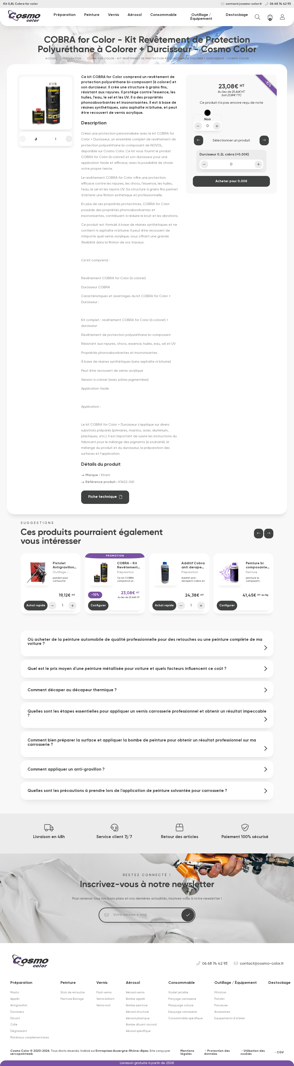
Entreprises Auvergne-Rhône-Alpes (122, 1050)
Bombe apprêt (135, 999)
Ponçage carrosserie (182, 999)
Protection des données (217, 1052)
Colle (13, 1024)
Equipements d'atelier (229, 1018)
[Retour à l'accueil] (24, 17)
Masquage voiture (180, 1005)
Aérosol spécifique (138, 1031)
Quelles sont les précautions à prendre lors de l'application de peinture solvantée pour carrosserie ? (127, 791)
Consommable (163, 15)
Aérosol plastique (138, 1018)
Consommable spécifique (185, 1018)
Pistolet (219, 999)
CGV (280, 1052)
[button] (22, 139)
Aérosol (135, 15)
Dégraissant (18, 1031)
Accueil (51, 58)
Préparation (65, 15)
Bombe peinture (137, 1005)
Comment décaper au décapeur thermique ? (72, 690)
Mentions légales (187, 1052)
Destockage (237, 15)
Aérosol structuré (137, 1012)
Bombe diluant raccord (141, 1024)
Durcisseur (17, 1012)
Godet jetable (178, 992)
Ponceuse (221, 1005)
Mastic (14, 992)
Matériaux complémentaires (29, 1037)
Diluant (15, 1018)
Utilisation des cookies (252, 1052)
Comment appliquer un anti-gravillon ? (66, 769)
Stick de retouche (72, 992)
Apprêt (15, 999)
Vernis (113, 15)
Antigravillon (18, 1005)
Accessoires (222, 1012)
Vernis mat (103, 1005)
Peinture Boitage (72, 999)
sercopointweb (21, 1053)
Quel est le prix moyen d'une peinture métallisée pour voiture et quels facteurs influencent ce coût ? (127, 669)
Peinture (91, 15)
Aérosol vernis (135, 992)
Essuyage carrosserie (182, 1012)
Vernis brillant (105, 999)
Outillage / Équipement (201, 17)
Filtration (220, 992)
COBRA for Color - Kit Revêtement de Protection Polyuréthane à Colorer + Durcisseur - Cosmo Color (168, 58)
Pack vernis (103, 992)
